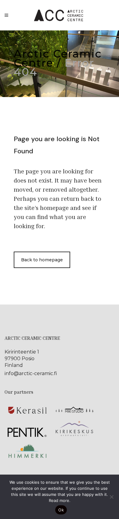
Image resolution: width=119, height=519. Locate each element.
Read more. (59, 500)
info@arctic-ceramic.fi (31, 373)
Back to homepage (42, 260)
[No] (111, 497)
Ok (61, 509)
